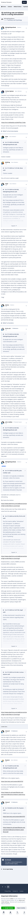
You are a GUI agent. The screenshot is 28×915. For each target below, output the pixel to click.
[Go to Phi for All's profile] (2, 329)
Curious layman (9, 91)
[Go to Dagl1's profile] (2, 184)
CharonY (7, 731)
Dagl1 (6, 183)
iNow (6, 136)
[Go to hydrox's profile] (2, 305)
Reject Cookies (21, 908)
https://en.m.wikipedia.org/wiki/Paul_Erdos (13, 122)
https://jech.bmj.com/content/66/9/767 (12, 781)
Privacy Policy (8, 891)
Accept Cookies (9, 908)
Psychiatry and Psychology (14, 20)
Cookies (21, 891)
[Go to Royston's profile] (2, 760)
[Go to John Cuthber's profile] (2, 422)
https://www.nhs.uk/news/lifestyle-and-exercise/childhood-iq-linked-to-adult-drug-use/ (13, 795)
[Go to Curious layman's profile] (2, 91)
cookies (12, 898)
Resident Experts (18, 422)
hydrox (7, 305)
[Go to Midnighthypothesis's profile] (2, 19)
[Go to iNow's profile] (2, 137)
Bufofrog (7, 162)
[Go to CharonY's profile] (2, 731)
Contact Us (15, 891)
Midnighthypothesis (9, 18)
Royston (7, 760)
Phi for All (7, 328)
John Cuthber (8, 422)
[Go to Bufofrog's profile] (2, 163)
